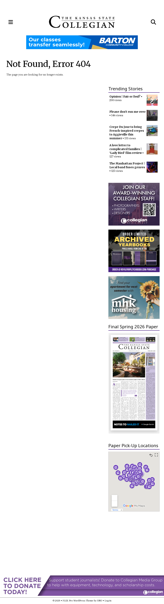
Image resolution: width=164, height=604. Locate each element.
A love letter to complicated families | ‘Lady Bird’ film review (125, 149)
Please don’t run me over (127, 111)
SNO (99, 600)
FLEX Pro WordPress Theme (78, 600)
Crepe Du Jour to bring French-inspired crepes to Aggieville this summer (126, 132)
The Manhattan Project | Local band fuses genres (127, 165)
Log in (108, 600)
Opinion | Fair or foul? (124, 96)
